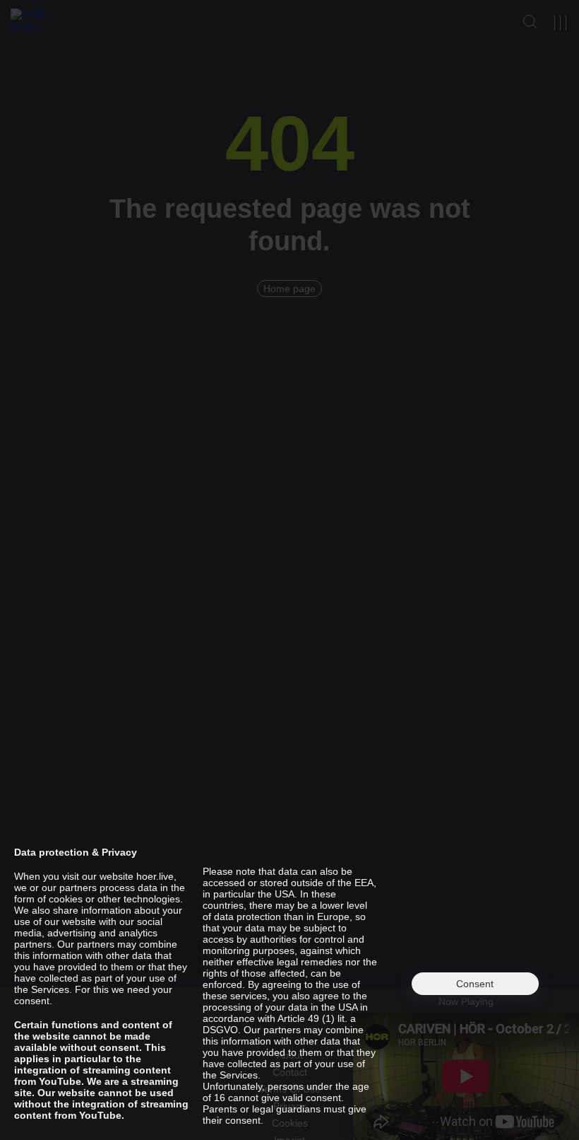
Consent (475, 983)
